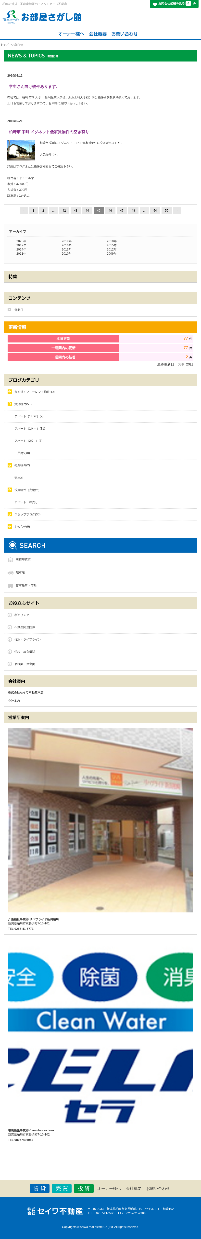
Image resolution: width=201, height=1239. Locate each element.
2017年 (21, 245)
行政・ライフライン (27, 639)
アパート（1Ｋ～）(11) (29, 428)
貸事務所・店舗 (26, 585)
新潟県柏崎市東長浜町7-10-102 (31, 1132)
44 (87, 210)
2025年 (21, 241)
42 (64, 210)
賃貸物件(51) (23, 404)
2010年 (67, 253)
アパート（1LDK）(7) (28, 416)
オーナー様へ (109, 1188)
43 (75, 210)
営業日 (18, 310)
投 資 (84, 1188)
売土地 (18, 477)
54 (155, 210)
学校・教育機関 (24, 652)
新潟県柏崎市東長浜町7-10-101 (33, 921)
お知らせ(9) (22, 526)
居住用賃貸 (23, 559)
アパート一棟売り (26, 502)
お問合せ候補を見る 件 (177, 3)
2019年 (67, 241)
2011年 (21, 253)
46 (110, 210)
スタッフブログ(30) (27, 514)
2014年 (21, 249)
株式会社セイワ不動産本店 (25, 692)
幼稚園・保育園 (24, 664)
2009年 (112, 253)
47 (122, 210)
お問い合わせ (158, 1188)
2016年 (67, 245)
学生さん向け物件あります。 (34, 86)
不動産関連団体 (24, 627)
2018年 (112, 241)
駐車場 (20, 572)
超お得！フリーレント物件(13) (34, 392)
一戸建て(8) (22, 453)
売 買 (62, 1188)
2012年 (112, 249)
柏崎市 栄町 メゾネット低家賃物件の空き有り (49, 132)
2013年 (67, 249)
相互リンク (21, 615)
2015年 (112, 245)
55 (166, 210)
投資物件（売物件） (27, 490)
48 (133, 210)
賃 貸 (40, 1188)
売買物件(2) (22, 465)
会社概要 (133, 1188)
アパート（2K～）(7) (28, 441)
